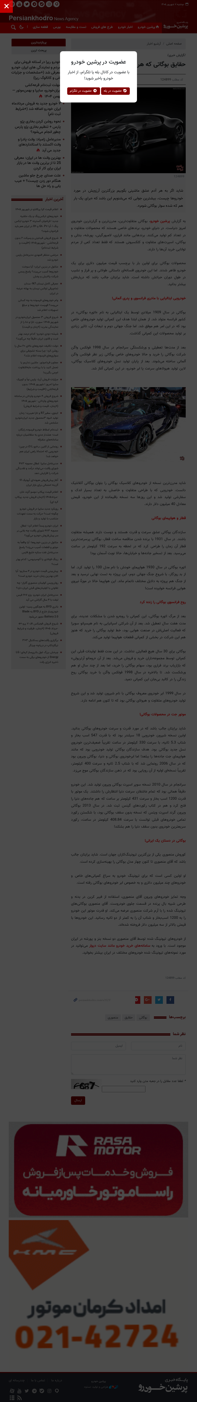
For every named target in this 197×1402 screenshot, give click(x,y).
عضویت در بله (113, 91)
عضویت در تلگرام (81, 91)
